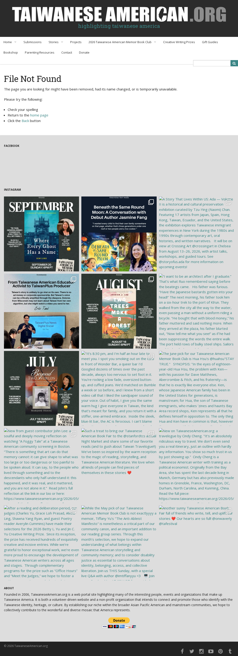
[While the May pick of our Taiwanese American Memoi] (118, 542)
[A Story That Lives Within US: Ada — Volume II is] (196, 233)
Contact (66, 52)
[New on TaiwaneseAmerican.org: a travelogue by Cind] (196, 465)
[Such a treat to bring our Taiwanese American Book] (118, 465)
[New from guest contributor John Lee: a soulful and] (41, 465)
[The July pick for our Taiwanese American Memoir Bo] (41, 388)
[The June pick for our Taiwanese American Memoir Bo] (196, 388)
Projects (76, 42)
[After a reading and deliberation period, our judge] (41, 542)
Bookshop (10, 52)
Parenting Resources (39, 52)
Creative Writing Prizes (179, 42)
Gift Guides (210, 42)
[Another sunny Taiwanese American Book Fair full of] (196, 542)
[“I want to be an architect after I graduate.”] (196, 311)
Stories (54, 42)
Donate (84, 52)
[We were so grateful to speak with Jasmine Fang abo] (118, 233)
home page (39, 115)
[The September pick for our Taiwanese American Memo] (41, 233)
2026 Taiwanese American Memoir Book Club (120, 42)
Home (7, 42)
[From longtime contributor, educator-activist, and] (41, 311)
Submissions (32, 42)
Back (25, 120)
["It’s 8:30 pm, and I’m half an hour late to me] (118, 388)
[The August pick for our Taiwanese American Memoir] (118, 311)
